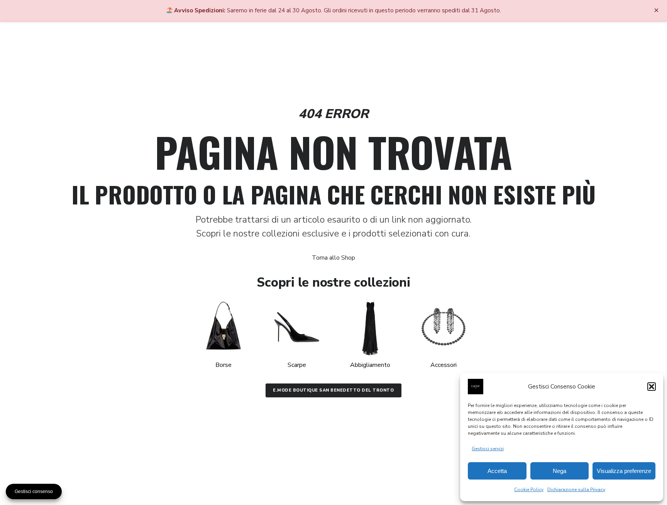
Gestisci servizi (488, 449)
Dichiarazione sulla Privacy (576, 489)
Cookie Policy (528, 489)
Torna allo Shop (333, 257)
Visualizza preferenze (624, 471)
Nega (559, 471)
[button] (651, 386)
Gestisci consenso (34, 491)
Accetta (497, 471)
